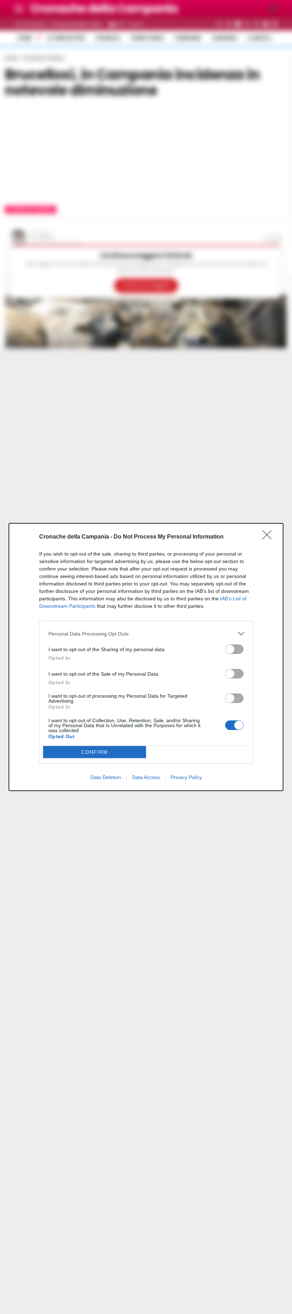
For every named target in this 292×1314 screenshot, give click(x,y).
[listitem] (146, 633)
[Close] (269, 537)
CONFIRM (95, 752)
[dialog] (146, 657)
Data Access (146, 777)
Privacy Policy (186, 777)
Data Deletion (105, 777)
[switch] (234, 649)
